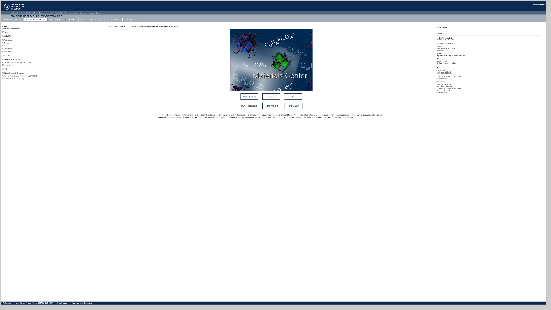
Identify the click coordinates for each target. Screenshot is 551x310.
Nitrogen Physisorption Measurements (17, 62)
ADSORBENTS (56, 20)
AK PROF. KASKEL (12, 20)
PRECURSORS (95, 20)
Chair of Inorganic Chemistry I (14, 73)
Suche (542, 4)
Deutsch (536, 4)
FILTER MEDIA (113, 20)
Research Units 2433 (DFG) (14, 79)
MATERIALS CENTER (35, 20)
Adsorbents (8, 40)
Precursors (8, 49)
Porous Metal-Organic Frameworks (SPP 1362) (20, 76)
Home (6, 32)
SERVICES (129, 20)
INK (82, 20)
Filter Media (8, 51)
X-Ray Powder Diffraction (13, 59)
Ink (5, 46)
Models (6, 43)
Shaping (7, 65)
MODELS (72, 20)
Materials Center (94, 13)
